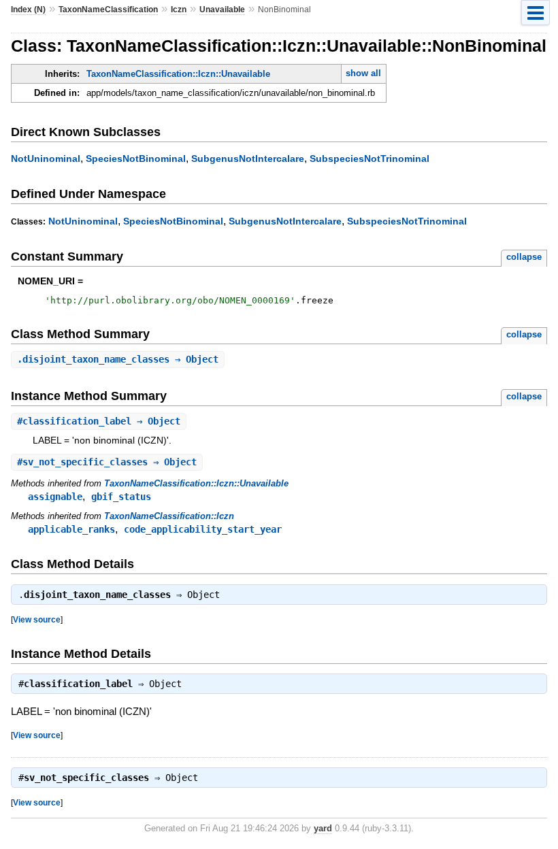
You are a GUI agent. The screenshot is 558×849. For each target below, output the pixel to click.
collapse (524, 257)
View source (37, 619)
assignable (55, 496)
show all (363, 73)
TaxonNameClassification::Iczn (169, 516)
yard (323, 828)
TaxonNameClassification (108, 9)
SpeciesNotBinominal (136, 158)
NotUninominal (45, 158)
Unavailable (222, 9)
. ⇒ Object (117, 359)
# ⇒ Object (98, 421)
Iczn (178, 9)
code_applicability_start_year (203, 529)
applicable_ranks (71, 529)
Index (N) (28, 9)
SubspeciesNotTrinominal (369, 158)
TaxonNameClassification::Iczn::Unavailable (178, 74)
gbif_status (121, 496)
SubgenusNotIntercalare (247, 158)
